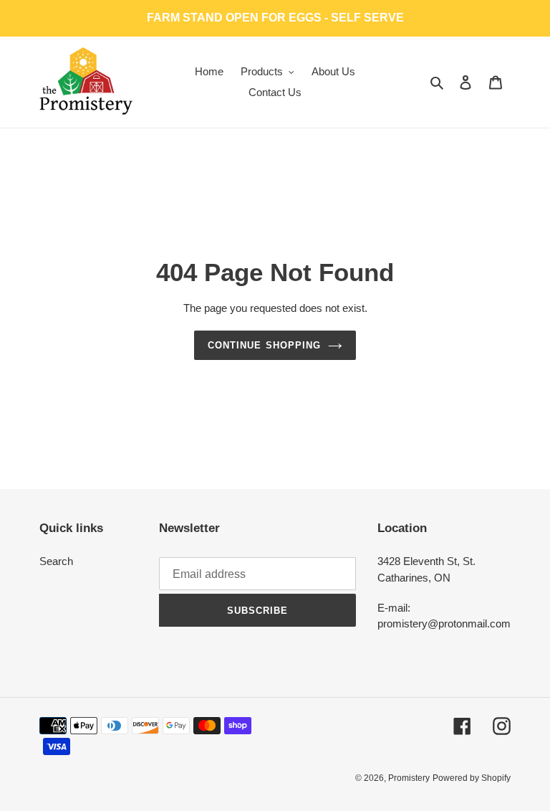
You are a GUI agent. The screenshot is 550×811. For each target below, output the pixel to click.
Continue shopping (264, 345)
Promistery (409, 778)
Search (56, 561)
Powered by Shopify (472, 778)
